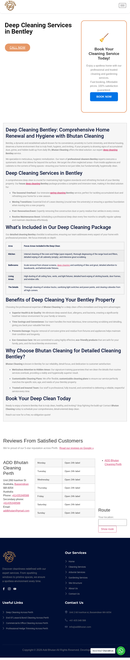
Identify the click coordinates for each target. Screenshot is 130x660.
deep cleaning (110, 150)
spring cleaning (58, 193)
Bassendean (21, 484)
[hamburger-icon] (122, 5)
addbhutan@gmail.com (16, 510)
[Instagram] (10, 589)
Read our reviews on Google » (76, 448)
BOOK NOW (104, 96)
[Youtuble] (15, 589)
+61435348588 (11, 503)
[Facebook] (4, 589)
